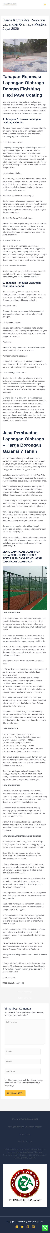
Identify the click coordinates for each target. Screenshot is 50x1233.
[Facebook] (16, 1226)
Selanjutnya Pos (25, 998)
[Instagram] (27, 1226)
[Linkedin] (33, 1226)
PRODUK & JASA (29, 33)
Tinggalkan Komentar (12, 33)
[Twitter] (22, 1226)
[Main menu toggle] (45, 4)
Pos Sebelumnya (25, 991)
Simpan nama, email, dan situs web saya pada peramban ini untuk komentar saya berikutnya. (24, 1083)
